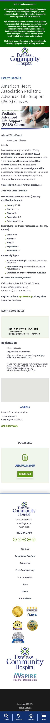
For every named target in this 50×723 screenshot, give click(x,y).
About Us (25, 549)
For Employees (25, 577)
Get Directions (9, 426)
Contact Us (25, 563)
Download (25, 474)
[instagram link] (33, 539)
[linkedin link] (24, 539)
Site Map (25, 711)
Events (25, 591)
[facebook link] (15, 539)
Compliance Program (25, 556)
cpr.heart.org (25, 296)
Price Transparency (25, 570)
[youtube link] (29, 539)
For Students (25, 598)
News (25, 584)
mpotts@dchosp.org (24, 334)
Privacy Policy (25, 707)
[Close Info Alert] (46, 24)
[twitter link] (19, 539)
